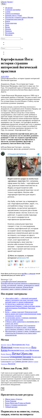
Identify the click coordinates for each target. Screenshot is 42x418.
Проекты (8, 31)
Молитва (3, 354)
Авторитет (3, 344)
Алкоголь (9, 344)
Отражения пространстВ (14, 19)
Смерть (30, 361)
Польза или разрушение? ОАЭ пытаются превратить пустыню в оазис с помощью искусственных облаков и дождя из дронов (21, 327)
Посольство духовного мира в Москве (19, 17)
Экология (11, 364)
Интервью (22, 347)
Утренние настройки (13, 10)
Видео (7, 27)
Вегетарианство (18, 344)
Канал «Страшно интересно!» (16, 405)
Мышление (8, 354)
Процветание (36, 357)
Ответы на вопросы (12, 13)
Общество (26, 353)
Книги (7, 21)
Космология (13, 350)
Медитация (34, 350)
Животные (6, 347)
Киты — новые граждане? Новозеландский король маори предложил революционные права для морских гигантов (23, 314)
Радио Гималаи (10, 401)
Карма (4, 350)
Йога (8, 281)
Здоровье (16, 347)
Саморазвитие (21, 281)
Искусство (28, 347)
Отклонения (5, 357)
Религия (18, 359)
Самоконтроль (27, 359)
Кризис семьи (24, 350)
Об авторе (9, 8)
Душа (28, 344)
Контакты (8, 35)
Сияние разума (21, 361)
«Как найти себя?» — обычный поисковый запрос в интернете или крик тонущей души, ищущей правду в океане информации (21, 300)
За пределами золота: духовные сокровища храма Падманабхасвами (21, 319)
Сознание (35, 361)
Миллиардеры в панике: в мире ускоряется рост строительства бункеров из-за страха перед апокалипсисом (22, 333)
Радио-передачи (11, 23)
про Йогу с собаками (28, 273)
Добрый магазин (11, 407)
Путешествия (4, 359)
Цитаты (8, 29)
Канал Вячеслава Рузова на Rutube (18, 403)
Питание (13, 281)
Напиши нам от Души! (13, 15)
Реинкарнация (11, 359)
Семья (12, 361)
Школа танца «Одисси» (14, 399)
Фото (7, 25)
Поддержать (9, 33)
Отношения (16, 356)
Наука (16, 353)
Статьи (7, 11)
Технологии (4, 363)
